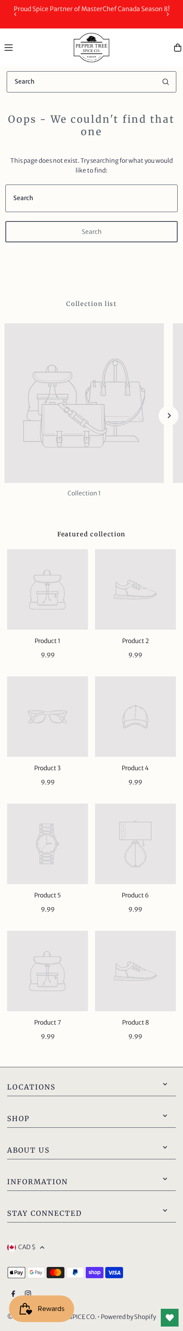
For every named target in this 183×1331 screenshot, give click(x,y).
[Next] (167, 14)
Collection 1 (84, 493)
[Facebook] (13, 1294)
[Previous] (15, 14)
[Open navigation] (35, 47)
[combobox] (91, 81)
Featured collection (91, 534)
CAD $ (27, 1247)
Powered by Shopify (128, 1317)
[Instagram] (28, 1294)
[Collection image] (84, 403)
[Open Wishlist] (170, 1318)
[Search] (165, 81)
